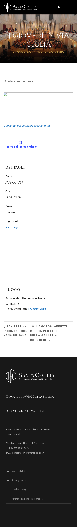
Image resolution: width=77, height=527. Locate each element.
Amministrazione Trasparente (27, 499)
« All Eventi (38, 27)
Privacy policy (19, 480)
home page (11, 227)
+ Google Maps (37, 308)
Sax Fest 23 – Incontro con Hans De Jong (16, 331)
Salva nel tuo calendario (21, 146)
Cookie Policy (19, 489)
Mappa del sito (19, 471)
